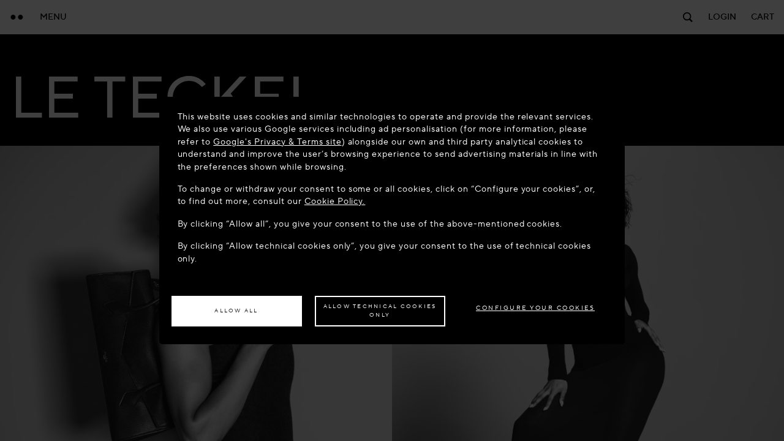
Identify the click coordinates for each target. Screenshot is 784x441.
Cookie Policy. (335, 201)
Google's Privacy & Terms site (277, 142)
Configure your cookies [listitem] (535, 308)
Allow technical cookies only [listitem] (380, 310)
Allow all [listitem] (236, 310)
